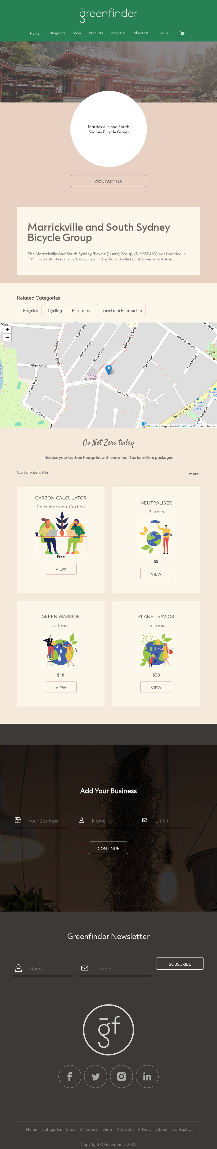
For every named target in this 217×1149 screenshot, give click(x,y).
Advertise (118, 32)
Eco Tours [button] (81, 310)
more (194, 473)
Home (34, 33)
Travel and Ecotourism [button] (121, 310)
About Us (141, 32)
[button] (108, 370)
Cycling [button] (55, 310)
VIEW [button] (61, 569)
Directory (89, 1129)
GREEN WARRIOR (61, 616)
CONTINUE (108, 848)
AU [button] (163, 33)
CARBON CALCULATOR (61, 498)
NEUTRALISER (156, 503)
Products (96, 32)
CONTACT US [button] (108, 181)
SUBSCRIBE (180, 964)
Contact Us (182, 1129)
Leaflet (154, 426)
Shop (77, 32)
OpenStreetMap (188, 426)
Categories (56, 32)
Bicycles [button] (30, 310)
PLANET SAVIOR (156, 616)
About (162, 1129)
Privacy (145, 1129)
